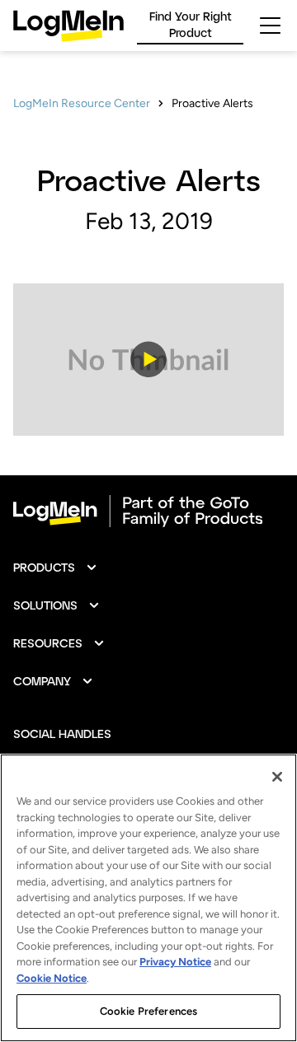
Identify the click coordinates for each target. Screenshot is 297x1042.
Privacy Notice (175, 962)
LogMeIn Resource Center (81, 103)
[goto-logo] (148, 511)
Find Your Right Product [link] (190, 24)
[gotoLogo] (68, 26)
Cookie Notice (51, 978)
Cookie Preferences (148, 1011)
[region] (148, 898)
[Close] (277, 777)
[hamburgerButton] (270, 26)
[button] (148, 359)
